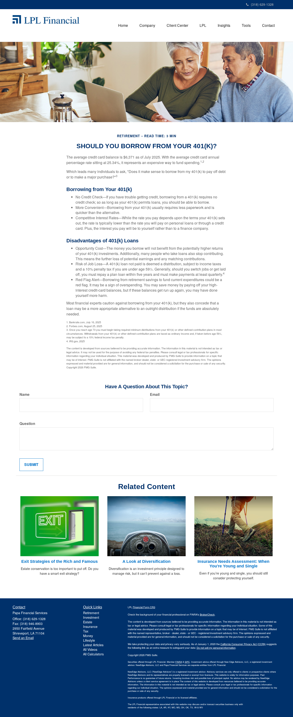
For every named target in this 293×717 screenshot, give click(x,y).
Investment (91, 617)
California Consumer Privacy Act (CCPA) (243, 644)
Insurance (90, 626)
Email (155, 394)
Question (27, 423)
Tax (85, 631)
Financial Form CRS (144, 607)
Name (24, 394)
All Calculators (93, 654)
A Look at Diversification (146, 561)
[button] (147, 25)
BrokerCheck (207, 614)
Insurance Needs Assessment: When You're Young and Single (233, 563)
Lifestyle (89, 640)
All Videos (90, 649)
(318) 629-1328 (262, 4)
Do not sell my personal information (216, 647)
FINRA (178, 661)
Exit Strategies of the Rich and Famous (59, 561)
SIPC (187, 661)
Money (88, 635)
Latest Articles (93, 645)
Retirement (91, 612)
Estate (87, 622)
